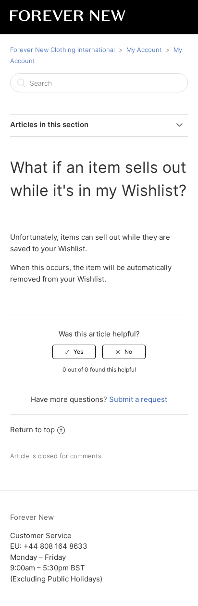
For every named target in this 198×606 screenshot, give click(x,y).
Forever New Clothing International (62, 49)
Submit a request (138, 399)
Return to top (32, 429)
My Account (145, 49)
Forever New (32, 517)
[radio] (74, 352)
